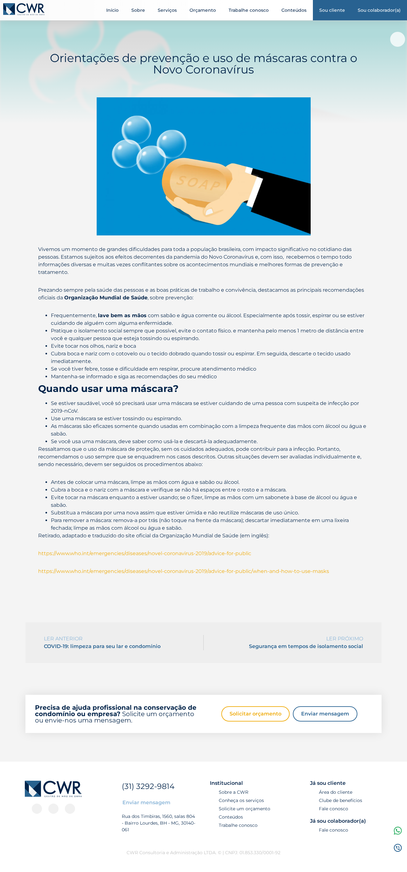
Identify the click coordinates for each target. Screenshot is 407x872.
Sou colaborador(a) (379, 10)
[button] (397, 39)
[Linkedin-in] (70, 809)
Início (112, 10)
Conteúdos (294, 10)
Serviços (167, 10)
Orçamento (203, 10)
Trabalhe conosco (249, 10)
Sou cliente (332, 10)
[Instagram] (37, 809)
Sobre (138, 10)
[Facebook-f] (53, 809)
